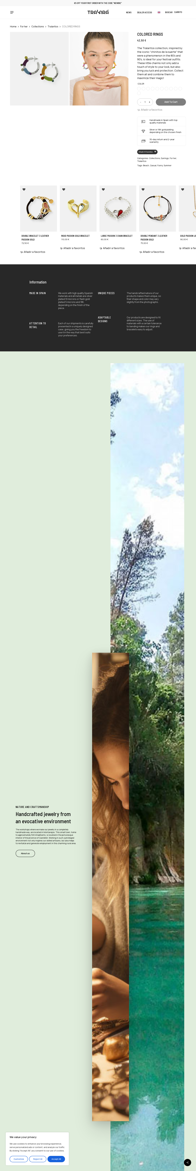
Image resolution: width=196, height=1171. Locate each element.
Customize (19, 1159)
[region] (37, 1148)
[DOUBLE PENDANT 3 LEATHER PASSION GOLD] (157, 208)
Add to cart (170, 101)
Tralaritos (53, 26)
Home (13, 26)
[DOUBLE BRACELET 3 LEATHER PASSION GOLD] (38, 208)
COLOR (141, 83)
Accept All (56, 1159)
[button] (11, 12)
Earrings (165, 158)
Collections (37, 26)
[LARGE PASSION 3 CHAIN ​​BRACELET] (117, 208)
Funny (160, 165)
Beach (146, 165)
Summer (167, 165)
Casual (153, 165)
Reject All (37, 1159)
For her (24, 26)
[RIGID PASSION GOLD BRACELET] (78, 208)
